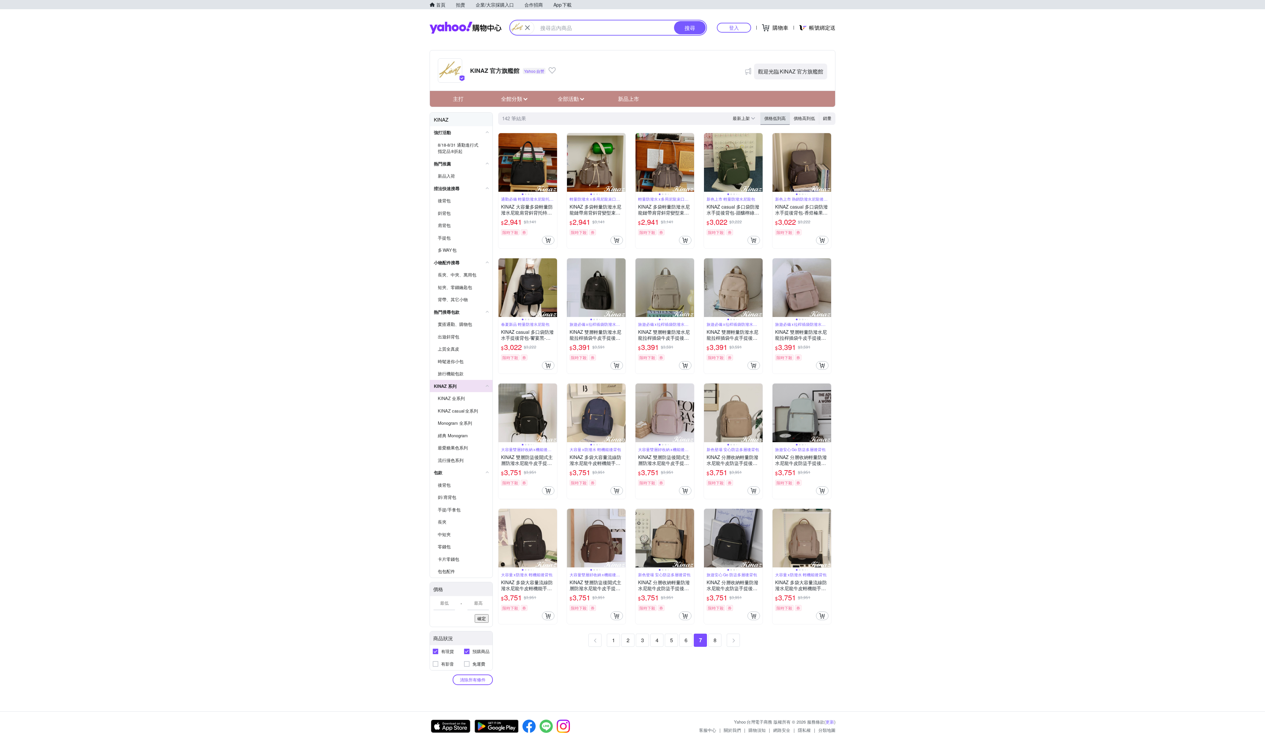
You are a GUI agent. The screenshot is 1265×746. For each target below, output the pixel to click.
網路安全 (781, 730)
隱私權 (804, 730)
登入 (734, 27)
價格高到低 (804, 118)
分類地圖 (826, 730)
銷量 (827, 118)
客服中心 (707, 730)
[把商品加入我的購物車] (548, 240)
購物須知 (757, 730)
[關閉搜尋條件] (527, 28)
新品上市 (628, 98)
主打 (458, 98)
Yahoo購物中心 (465, 28)
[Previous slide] (502, 162)
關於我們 (732, 730)
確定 (481, 618)
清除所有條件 (473, 679)
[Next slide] (552, 162)
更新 (830, 722)
